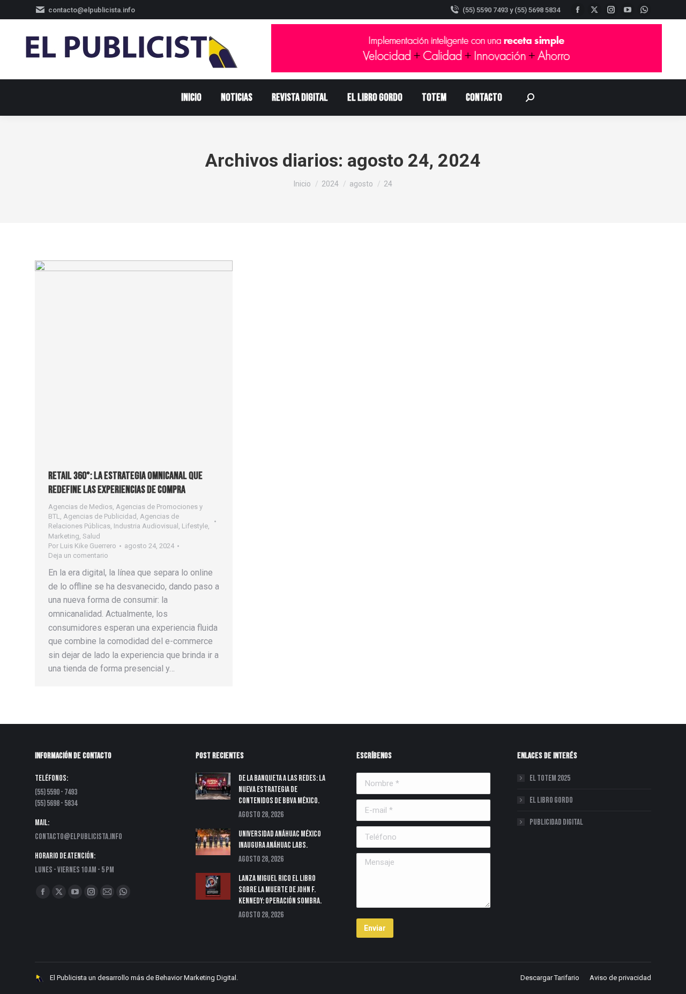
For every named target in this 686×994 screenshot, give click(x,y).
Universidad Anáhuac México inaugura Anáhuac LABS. (279, 839)
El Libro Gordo (551, 800)
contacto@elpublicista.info (91, 10)
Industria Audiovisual (146, 526)
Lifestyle (195, 526)
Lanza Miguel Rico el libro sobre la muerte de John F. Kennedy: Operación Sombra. (280, 889)
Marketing (63, 536)
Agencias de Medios (80, 507)
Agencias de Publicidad (100, 516)
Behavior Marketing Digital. (196, 978)
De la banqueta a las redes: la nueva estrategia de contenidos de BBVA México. (281, 789)
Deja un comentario (78, 555)
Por (82, 546)
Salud (91, 536)
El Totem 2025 (550, 778)
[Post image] (213, 786)
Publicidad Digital (556, 822)
